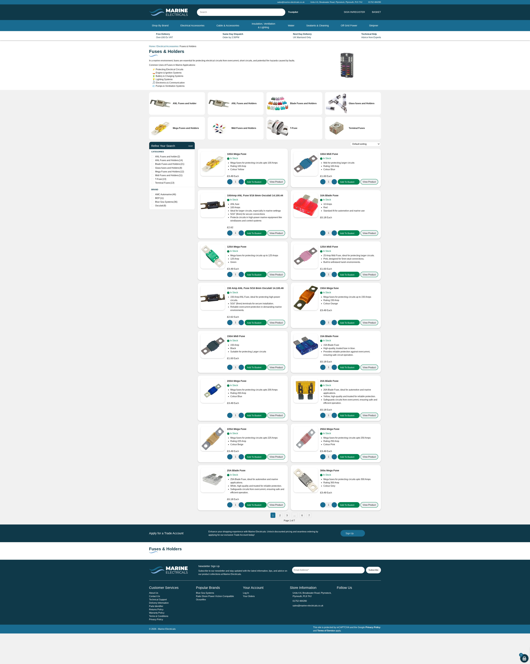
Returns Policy (156, 609)
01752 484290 (300, 601)
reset (190, 146)
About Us (153, 593)
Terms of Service (326, 630)
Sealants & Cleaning (317, 25)
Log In (246, 593)
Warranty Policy (156, 613)
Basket (376, 12)
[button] (256, 182)
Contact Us (154, 596)
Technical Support (158, 599)
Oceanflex (201, 599)
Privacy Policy (156, 619)
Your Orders (249, 596)
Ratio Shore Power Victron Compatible (215, 596)
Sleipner (373, 25)
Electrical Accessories (192, 25)
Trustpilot (293, 12)
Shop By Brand (160, 25)
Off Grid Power (349, 25)
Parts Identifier (156, 606)
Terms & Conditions (158, 616)
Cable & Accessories (227, 25)
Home (152, 46)
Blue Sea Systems (205, 593)
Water (291, 25)
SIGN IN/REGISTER (354, 12)
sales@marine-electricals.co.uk (308, 605)
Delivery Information (159, 603)
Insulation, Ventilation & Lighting (263, 25)
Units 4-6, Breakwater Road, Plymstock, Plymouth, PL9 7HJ (336, 2)
